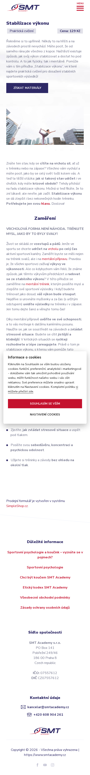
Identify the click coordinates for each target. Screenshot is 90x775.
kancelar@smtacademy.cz (48, 707)
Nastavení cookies (45, 415)
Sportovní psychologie (45, 567)
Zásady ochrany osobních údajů (45, 607)
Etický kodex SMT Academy (45, 587)
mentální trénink (37, 284)
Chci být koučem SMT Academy (45, 577)
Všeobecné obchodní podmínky (45, 597)
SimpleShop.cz (17, 506)
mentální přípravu (54, 259)
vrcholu (53, 249)
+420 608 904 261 (48, 714)
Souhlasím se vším (45, 404)
